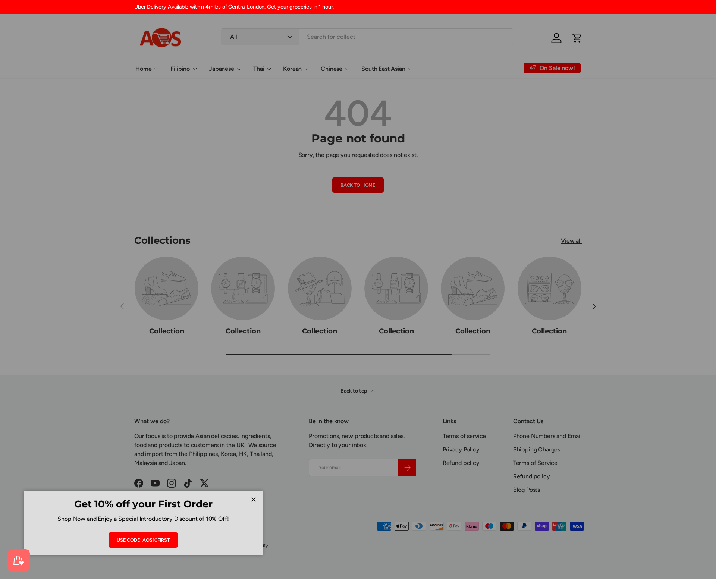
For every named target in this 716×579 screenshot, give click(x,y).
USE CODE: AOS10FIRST (143, 540)
